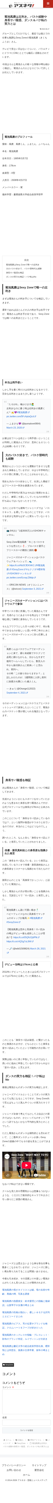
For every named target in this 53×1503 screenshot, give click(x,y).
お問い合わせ (14, 1470)
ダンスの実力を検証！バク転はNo (21, 277)
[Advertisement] (26, 104)
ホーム (26, 1475)
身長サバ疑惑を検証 (15, 273)
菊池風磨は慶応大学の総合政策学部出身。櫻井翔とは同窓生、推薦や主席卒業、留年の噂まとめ (26, 1350)
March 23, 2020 (14, 427)
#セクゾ (30, 569)
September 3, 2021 (31, 589)
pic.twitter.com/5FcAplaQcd (20, 416)
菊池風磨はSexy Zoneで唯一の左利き (22, 264)
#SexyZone (17, 569)
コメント (8, 1387)
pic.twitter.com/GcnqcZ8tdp (20, 577)
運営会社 (39, 1470)
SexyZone (9, 1365)
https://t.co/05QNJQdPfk (25, 937)
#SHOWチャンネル (19, 573)
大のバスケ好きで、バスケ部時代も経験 (24, 268)
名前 (4, 1417)
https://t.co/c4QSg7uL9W (19, 941)
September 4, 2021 (16, 693)
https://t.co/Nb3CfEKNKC (21, 565)
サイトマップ (39, 1465)
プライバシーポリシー (14, 1465)
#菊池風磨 (22, 412)
